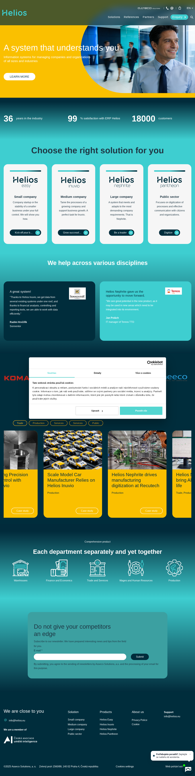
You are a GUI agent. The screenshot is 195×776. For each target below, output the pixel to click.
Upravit (95, 410)
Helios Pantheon (109, 734)
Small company (76, 719)
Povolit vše (141, 410)
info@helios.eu (17, 720)
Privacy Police (139, 720)
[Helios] (14, 13)
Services (59, 423)
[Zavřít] (190, 754)
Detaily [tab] (97, 373)
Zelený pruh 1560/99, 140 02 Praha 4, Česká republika (68, 766)
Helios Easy (106, 719)
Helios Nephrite (108, 729)
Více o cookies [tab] (143, 373)
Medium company (77, 724)
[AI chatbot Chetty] (188, 769)
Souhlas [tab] (51, 373)
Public (95, 423)
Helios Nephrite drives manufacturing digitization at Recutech (135, 480)
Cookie (136, 724)
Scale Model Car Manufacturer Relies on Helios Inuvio (71, 480)
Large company (76, 729)
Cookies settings (125, 766)
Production (38, 423)
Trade (20, 423)
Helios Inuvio (107, 724)
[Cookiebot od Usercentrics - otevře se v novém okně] (149, 363)
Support (168, 712)
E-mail (38, 650)
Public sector (75, 734)
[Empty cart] (179, 8)
